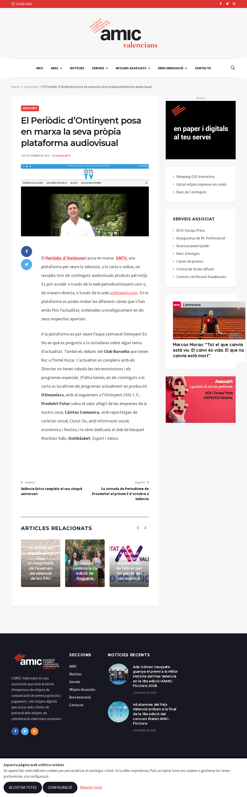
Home (15, 86)
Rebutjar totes (91, 787)
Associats (31, 86)
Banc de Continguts (191, 192)
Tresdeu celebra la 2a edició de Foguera (85, 570)
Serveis (98, 68)
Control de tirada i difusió (195, 269)
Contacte (203, 68)
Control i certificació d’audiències (201, 276)
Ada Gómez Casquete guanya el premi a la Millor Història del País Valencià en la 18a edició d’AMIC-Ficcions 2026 (155, 676)
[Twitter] (227, 4)
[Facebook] (220, 4)
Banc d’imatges (188, 253)
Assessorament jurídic (192, 246)
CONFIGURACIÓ (60, 787)
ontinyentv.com (124, 292)
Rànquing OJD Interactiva (195, 176)
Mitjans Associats (131, 68)
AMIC (54, 68)
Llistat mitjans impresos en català (201, 184)
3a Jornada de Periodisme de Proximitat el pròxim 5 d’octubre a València (120, 493)
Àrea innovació (170, 68)
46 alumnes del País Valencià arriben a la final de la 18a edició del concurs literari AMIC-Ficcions (154, 714)
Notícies (77, 68)
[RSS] (234, 4)
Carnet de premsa (189, 261)
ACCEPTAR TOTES (23, 787)
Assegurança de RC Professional (200, 238)
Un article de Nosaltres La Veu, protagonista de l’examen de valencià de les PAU (40, 563)
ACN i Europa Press (190, 230)
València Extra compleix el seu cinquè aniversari (51, 491)
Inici (39, 68)
